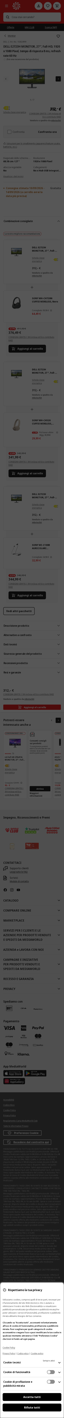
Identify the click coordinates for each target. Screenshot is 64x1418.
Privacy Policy (9, 1353)
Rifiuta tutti (32, 1407)
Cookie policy (37, 1353)
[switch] (51, 1372)
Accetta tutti (32, 1397)
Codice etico (23, 1353)
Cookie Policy (9, 1347)
